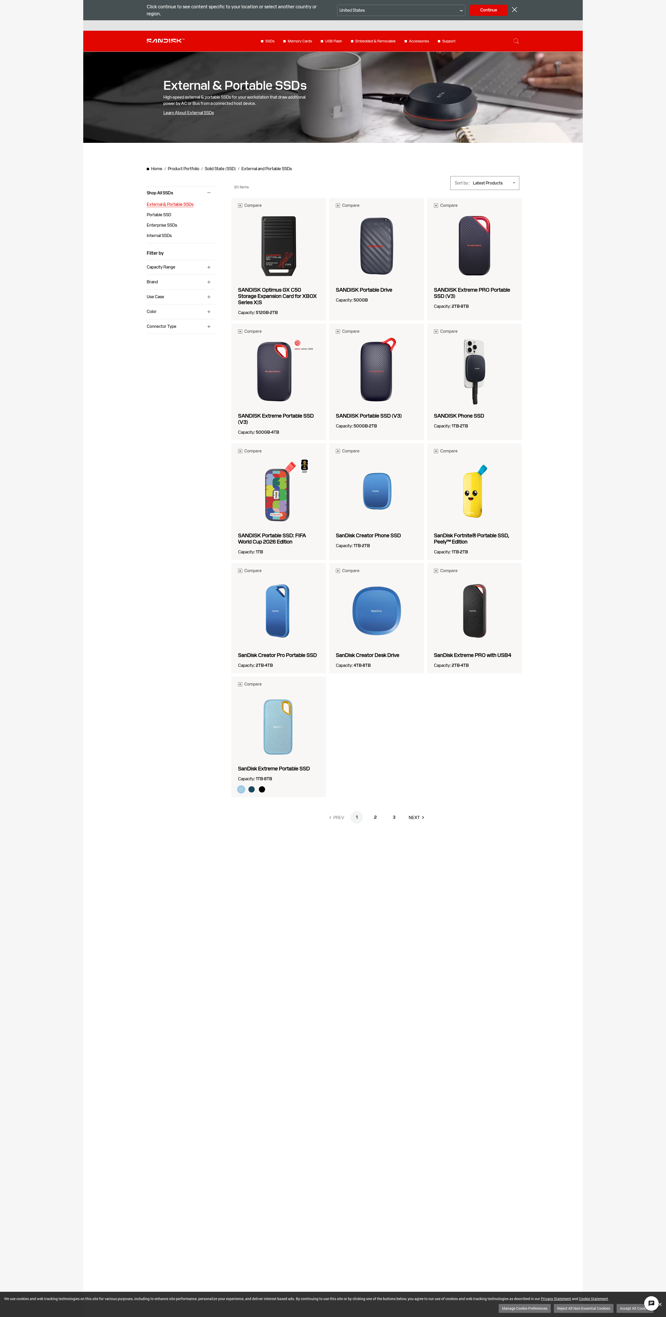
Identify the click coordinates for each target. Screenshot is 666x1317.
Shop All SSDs (160, 193)
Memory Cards (300, 41)
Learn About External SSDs (188, 113)
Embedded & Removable (375, 41)
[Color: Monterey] (251, 789)
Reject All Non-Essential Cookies (583, 1308)
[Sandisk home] (165, 40)
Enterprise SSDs (162, 225)
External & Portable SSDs (170, 204)
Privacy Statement (556, 1298)
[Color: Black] (262, 789)
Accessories (419, 41)
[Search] (516, 41)
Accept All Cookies (635, 1308)
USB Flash (333, 41)
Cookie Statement (593, 1298)
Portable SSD (159, 215)
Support (449, 41)
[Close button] (514, 10)
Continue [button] (488, 10)
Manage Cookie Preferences (524, 1308)
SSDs (269, 41)
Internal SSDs (159, 235)
